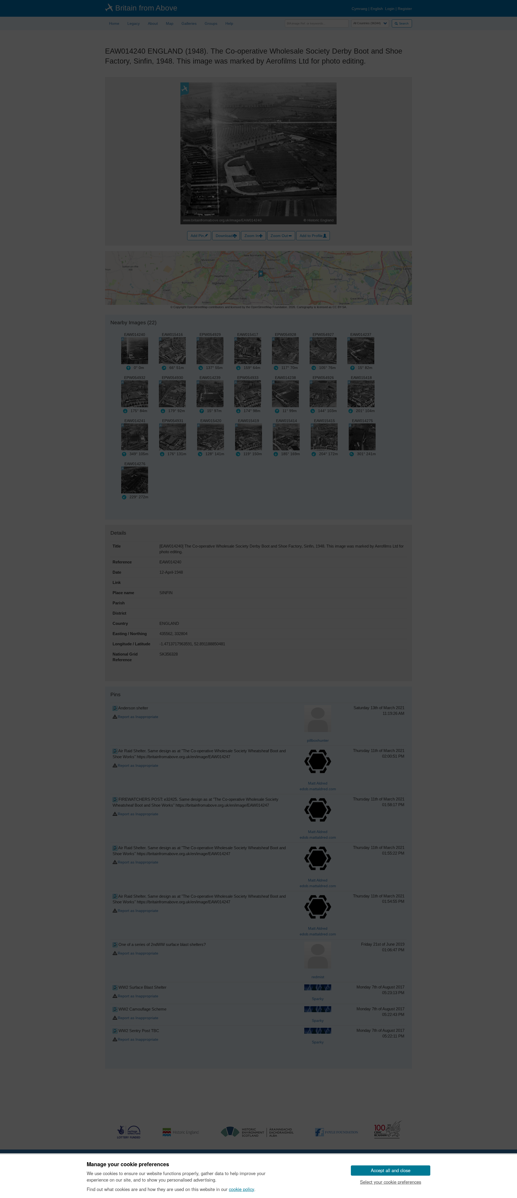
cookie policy (241, 1189)
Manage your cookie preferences (128, 1164)
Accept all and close (390, 1170)
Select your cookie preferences (390, 1182)
